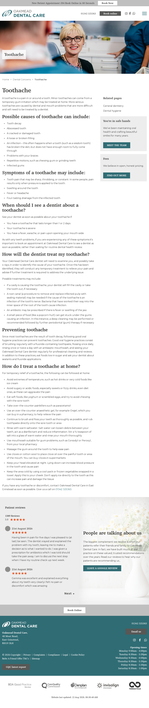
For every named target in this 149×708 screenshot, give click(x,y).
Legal (65, 654)
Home (5, 79)
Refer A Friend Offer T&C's (15, 658)
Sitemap (36, 658)
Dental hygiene (112, 110)
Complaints (39, 654)
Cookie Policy (78, 654)
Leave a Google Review (102, 568)
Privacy (27, 654)
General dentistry (113, 106)
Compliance (54, 654)
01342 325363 (63, 489)
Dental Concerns (22, 79)
